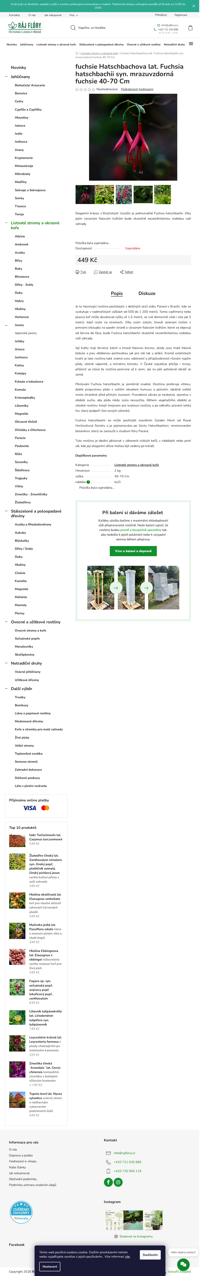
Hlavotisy (21, 117)
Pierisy (19, 613)
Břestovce (22, 277)
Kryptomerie (24, 158)
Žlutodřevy (23, 502)
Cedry (19, 101)
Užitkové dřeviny (27, 680)
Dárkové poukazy (27, 778)
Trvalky (20, 697)
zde (127, 1256)
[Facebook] (108, 1182)
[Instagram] (118, 1182)
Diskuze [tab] (146, 293)
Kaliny (19, 365)
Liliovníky (21, 406)
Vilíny (19, 486)
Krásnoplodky (25, 398)
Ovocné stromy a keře (30, 630)
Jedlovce (21, 142)
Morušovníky (24, 646)
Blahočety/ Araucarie (30, 85)
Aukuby (20, 533)
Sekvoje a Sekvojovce (30, 190)
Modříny (21, 182)
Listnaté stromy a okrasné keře (35, 225)
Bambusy (21, 705)
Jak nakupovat (53, 15)
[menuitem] (11, 44)
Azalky (20, 253)
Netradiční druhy (26, 663)
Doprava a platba (21, 1155)
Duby (18, 293)
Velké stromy (24, 745)
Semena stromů (26, 762)
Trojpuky (21, 478)
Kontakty (14, 15)
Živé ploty (22, 737)
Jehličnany (20, 76)
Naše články (17, 1167)
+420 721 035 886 (127, 1162)
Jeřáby (19, 341)
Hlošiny (20, 309)
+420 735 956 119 (127, 1171)
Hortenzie (22, 317)
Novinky (18, 67)
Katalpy (20, 373)
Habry (19, 301)
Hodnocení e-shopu (23, 1161)
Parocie (20, 438)
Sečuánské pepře (27, 638)
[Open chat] (183, 1266)
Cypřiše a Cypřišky (28, 109)
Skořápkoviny (24, 654)
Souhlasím (150, 1255)
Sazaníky (21, 462)
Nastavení (50, 1266)
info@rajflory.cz (124, 1153)
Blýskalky (22, 541)
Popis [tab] (117, 293)
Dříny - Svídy (24, 285)
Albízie (20, 236)
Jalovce (20, 125)
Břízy (18, 261)
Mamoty (21, 605)
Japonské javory (26, 333)
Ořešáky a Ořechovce (30, 430)
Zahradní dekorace (28, 770)
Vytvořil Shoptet (179, 1272)
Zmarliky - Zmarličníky (31, 494)
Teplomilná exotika (29, 754)
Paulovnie (22, 446)
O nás (32, 15)
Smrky (19, 198)
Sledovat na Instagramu (136, 1236)
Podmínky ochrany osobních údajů (32, 1185)
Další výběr (21, 688)
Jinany (19, 150)
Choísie (20, 573)
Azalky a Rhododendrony (33, 524)
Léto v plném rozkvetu (31, 786)
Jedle (18, 134)
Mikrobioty (22, 174)
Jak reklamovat (19, 1173)
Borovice (21, 93)
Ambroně (21, 244)
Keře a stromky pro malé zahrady (39, 729)
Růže (18, 454)
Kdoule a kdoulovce (29, 381)
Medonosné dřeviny (29, 721)
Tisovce (20, 206)
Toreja (19, 214)
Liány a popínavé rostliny (33, 713)
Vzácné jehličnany (27, 672)
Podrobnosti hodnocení (137, 89)
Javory (19, 325)
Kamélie (21, 581)
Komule (20, 389)
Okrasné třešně (26, 422)
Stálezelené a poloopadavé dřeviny (36, 513)
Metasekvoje (24, 166)
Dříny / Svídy (24, 549)
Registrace (181, 15)
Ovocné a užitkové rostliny (36, 622)
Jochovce (21, 357)
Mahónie (21, 597)
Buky (18, 269)
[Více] (191, 44)
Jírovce (20, 349)
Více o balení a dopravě (133, 551)
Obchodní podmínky (23, 1179)
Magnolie (21, 414)
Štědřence (22, 470)
